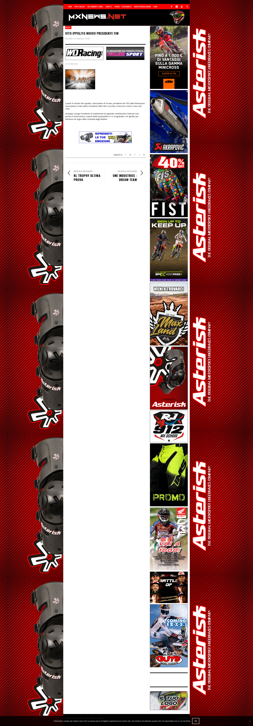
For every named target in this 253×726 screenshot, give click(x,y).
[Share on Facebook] (125, 154)
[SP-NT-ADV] (169, 700)
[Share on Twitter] (130, 154)
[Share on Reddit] (139, 154)
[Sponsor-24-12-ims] (169, 474)
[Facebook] (171, 6)
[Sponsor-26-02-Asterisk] (169, 378)
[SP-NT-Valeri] (125, 53)
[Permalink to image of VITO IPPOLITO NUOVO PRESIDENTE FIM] (80, 79)
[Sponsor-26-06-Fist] (169, 185)
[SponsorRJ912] (169, 426)
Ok (195, 721)
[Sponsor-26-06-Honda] (169, 539)
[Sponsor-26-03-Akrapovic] (169, 121)
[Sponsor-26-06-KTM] (169, 57)
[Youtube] (181, 6)
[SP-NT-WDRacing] (84, 53)
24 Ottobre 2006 (71, 64)
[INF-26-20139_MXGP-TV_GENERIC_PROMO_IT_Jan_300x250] (169, 587)
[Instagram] (176, 6)
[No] (249, 721)
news (68, 27)
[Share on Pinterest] (135, 154)
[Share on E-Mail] (144, 154)
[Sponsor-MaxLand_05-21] (169, 314)
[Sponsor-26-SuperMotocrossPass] (169, 249)
